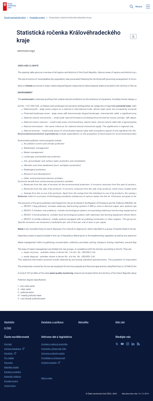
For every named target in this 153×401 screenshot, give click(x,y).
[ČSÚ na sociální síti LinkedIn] (132, 343)
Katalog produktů (12, 372)
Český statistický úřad (15, 17)
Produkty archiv (37, 17)
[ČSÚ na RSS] (138, 343)
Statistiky (9, 322)
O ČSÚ (7, 328)
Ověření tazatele (49, 362)
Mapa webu (46, 378)
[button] (21, 337)
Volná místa (10, 386)
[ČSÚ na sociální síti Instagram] (127, 343)
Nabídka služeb (11, 367)
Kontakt (8, 344)
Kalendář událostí (12, 376)
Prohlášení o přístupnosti (53, 358)
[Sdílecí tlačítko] (133, 36)
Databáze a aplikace (52, 322)
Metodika (83, 322)
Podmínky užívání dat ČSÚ (53, 349)
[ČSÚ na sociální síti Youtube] (122, 343)
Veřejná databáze (12, 349)
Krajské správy (11, 381)
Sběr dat (120, 322)
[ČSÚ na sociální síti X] (116, 343)
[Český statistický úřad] (9, 6)
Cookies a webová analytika (54, 344)
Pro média (9, 358)
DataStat (8, 353)
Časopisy (8, 362)
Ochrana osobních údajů (53, 353)
